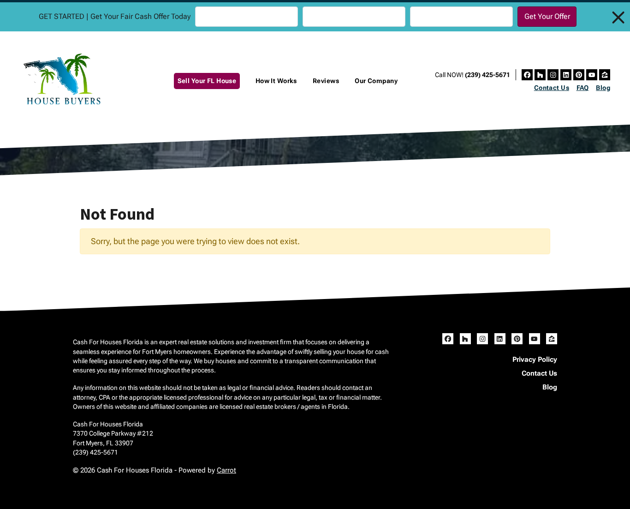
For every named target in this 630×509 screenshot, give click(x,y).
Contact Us (551, 87)
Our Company (376, 81)
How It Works (276, 81)
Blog (603, 87)
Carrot (226, 470)
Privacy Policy (534, 359)
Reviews (326, 81)
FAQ (583, 87)
